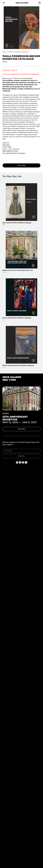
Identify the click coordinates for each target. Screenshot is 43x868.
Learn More (21, 429)
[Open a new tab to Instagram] (17, 462)
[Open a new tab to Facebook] (20, 462)
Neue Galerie (22, 3)
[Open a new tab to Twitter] (26, 462)
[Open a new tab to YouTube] (23, 462)
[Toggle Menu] (4, 2)
